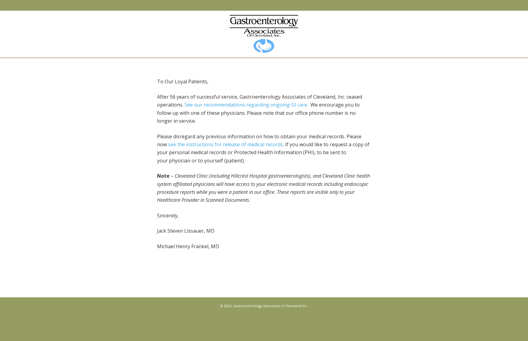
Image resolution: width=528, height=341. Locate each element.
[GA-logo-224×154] (264, 33)
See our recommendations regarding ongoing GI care (246, 104)
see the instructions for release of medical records (225, 144)
